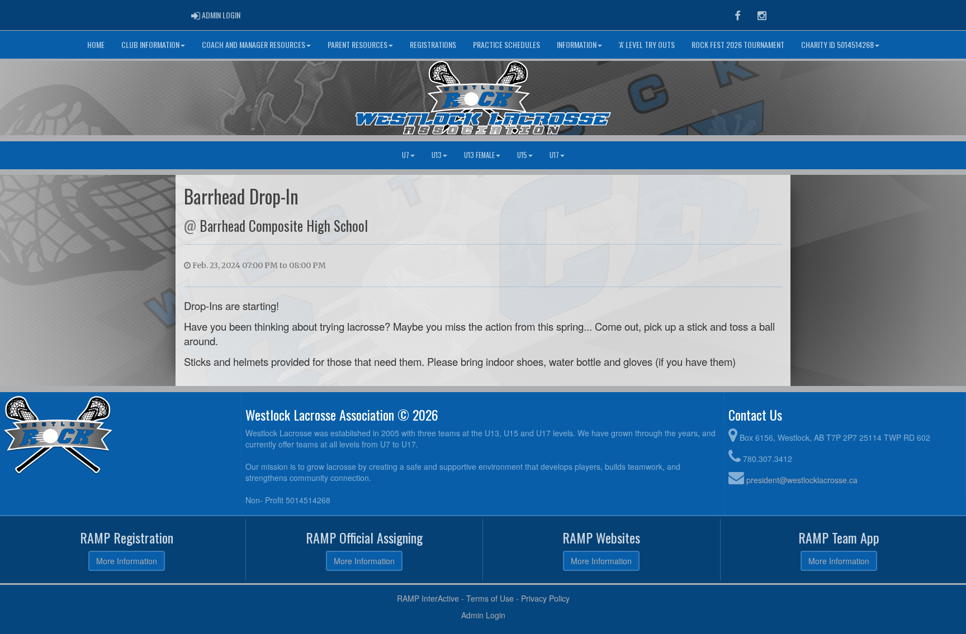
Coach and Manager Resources (253, 44)
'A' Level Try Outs (647, 44)
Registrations (433, 44)
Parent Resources (357, 44)
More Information (126, 560)
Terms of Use (490, 598)
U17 (554, 155)
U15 (522, 155)
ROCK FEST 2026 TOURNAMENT (738, 44)
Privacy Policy (545, 598)
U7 (405, 155)
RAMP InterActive (428, 598)
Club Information (150, 44)
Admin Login (483, 615)
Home (96, 44)
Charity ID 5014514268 (837, 44)
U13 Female (479, 155)
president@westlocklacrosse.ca (802, 479)
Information (576, 44)
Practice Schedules (506, 44)
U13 (437, 155)
